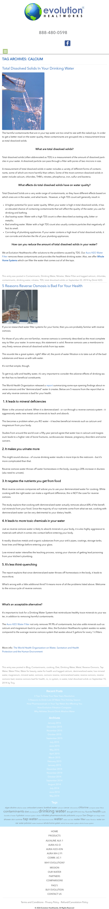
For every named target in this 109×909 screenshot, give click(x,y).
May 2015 (54, 750)
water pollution (25, 823)
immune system (30, 816)
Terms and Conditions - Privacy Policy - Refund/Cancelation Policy (54, 902)
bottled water (50, 808)
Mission (54, 868)
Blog (28, 667)
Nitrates (60, 276)
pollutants (71, 816)
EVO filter (81, 812)
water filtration (91, 820)
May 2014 (54, 796)
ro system (53, 679)
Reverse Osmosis (90, 667)
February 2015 (54, 761)
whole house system (86, 823)
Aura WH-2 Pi (54, 854)
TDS (42, 280)
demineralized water (82, 671)
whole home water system (70, 823)
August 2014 (54, 785)
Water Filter (70, 276)
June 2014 (54, 792)
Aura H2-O (54, 845)
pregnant (79, 816)
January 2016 (54, 723)
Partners (54, 876)
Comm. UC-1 (54, 858)
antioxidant (32, 808)
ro (47, 679)
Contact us (54, 894)
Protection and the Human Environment (22, 652)
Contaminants (33, 276)
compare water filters (96, 808)
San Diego (88, 816)
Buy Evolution (55, 890)
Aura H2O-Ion (54, 849)
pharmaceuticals (58, 816)
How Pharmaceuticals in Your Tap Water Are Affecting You (54, 704)
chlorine (83, 807)
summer (19, 820)
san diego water (99, 816)
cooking (50, 667)
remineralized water (69, 675)
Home (54, 831)
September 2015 (54, 738)
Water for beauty (28, 671)
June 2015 (54, 746)
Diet (57, 667)
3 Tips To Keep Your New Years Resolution (54, 696)
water (58, 819)
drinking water (23, 280)
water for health (44, 671)
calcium (92, 276)
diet (27, 812)
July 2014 (54, 788)
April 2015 (54, 754)
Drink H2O (97, 280)
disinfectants (33, 812)
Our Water (54, 872)
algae (7, 808)
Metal (78, 667)
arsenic (40, 808)
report (49, 386)
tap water (30, 819)
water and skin (68, 820)
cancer (66, 808)
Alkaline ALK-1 (54, 841)
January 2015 (54, 765)
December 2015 (54, 727)
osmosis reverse (51, 675)
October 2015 (54, 735)
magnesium (14, 675)
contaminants (8, 280)
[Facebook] (66, 42)
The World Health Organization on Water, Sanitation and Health (46, 648)
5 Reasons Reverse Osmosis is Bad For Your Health (42, 286)
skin (13, 820)
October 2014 (54, 777)
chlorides (101, 276)
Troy (12, 683)
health (97, 811)
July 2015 (54, 742)
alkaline (13, 808)
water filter (80, 819)
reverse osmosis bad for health (30, 679)
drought (70, 812)
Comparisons (54, 881)
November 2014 (54, 773)
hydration (20, 816)
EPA (76, 812)
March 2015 (54, 758)
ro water (63, 679)
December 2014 (54, 769)
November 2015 (54, 731)
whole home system (52, 823)
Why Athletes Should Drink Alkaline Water (54, 712)
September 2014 (54, 781)
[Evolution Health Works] (54, 20)
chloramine (74, 808)
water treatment (37, 823)
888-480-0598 (53, 33)
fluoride (88, 812)
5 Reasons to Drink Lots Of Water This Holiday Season (54, 700)
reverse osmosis (88, 675)
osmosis (39, 675)
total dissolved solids (55, 280)
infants (38, 816)
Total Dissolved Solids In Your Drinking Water (38, 68)
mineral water (27, 675)
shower (7, 820)
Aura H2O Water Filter (18, 624)
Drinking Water (48, 276)
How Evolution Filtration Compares (54, 708)
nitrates (35, 280)
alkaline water (22, 808)
